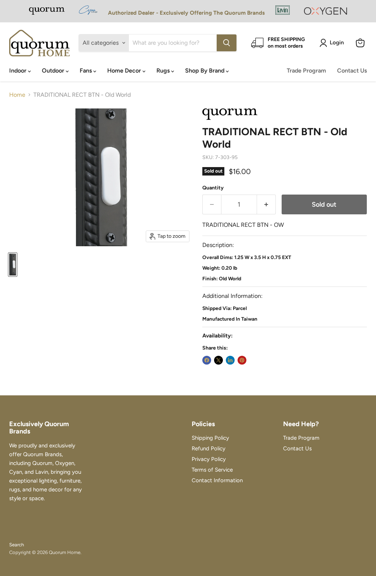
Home (17, 95)
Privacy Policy (209, 459)
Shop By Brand (205, 70)
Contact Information (217, 480)
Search (16, 544)
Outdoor (54, 70)
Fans (86, 70)
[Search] (226, 42)
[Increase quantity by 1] (266, 205)
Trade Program (306, 70)
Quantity (213, 188)
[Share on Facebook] (206, 360)
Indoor (18, 70)
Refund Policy (208, 448)
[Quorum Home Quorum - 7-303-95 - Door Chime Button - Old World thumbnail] (12, 264)
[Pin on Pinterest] (242, 360)
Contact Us (352, 70)
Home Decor (124, 70)
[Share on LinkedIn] (230, 360)
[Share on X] (218, 360)
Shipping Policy (210, 438)
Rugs (163, 70)
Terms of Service (212, 469)
